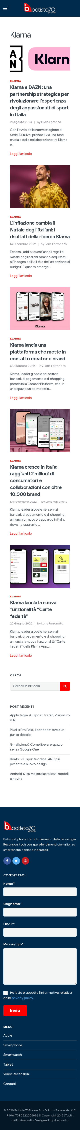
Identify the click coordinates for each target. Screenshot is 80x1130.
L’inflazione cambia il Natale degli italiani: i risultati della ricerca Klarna (40, 230)
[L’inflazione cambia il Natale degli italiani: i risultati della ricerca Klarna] (40, 186)
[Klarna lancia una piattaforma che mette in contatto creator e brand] (40, 308)
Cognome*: (12, 904)
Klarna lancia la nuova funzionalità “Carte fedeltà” (33, 609)
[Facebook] (7, 861)
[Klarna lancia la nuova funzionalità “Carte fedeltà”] (40, 566)
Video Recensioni (16, 1074)
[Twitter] (16, 861)
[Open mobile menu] (5, 8)
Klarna (15, 81)
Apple (7, 1035)
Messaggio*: (13, 944)
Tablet (8, 1065)
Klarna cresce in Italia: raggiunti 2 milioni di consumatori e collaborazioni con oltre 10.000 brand (36, 480)
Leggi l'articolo (21, 154)
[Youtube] (25, 861)
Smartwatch (12, 1055)
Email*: (9, 924)
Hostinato (61, 1120)
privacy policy (22, 998)
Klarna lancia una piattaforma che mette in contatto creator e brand (38, 352)
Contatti (9, 1084)
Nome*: (9, 883)
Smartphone (12, 1045)
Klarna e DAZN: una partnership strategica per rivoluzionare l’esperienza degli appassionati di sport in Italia (39, 101)
